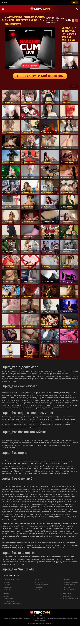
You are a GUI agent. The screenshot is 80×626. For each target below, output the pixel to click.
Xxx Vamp (7, 584)
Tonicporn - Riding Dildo (11, 579)
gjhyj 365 (67, 579)
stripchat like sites (69, 584)
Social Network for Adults (70, 599)
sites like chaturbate (41, 584)
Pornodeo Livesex (9, 601)
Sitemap (6, 582)
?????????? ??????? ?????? (12, 604)
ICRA (44, 615)
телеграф (5, 2)
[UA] (74, 2)
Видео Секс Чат (69, 589)
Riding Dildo (39, 587)
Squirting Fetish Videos (71, 582)
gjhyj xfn (6, 596)
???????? (38, 579)
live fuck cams (67, 593)
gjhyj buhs (7, 593)
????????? (7, 589)
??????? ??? (39, 582)
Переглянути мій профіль (40, 76)
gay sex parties (67, 596)
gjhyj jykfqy (67, 587)
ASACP (40, 615)
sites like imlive (8, 599)
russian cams (8, 587)
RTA (35, 615)
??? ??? (37, 589)
